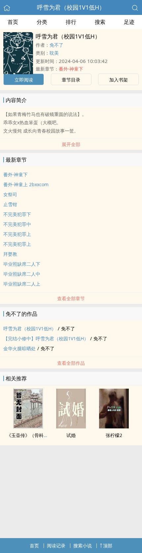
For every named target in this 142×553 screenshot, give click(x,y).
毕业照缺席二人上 (21, 284)
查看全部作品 (71, 363)
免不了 (56, 45)
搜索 (100, 22)
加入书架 (118, 80)
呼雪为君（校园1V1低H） (71, 7)
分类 (42, 22)
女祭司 (10, 194)
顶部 (107, 545)
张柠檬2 (114, 435)
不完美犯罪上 (17, 234)
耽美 (54, 53)
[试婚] (71, 426)
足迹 (129, 22)
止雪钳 (10, 204)
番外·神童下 (71, 69)
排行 (71, 22)
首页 (13, 22)
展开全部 (71, 144)
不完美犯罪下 (17, 214)
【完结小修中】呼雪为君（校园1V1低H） (46, 338)
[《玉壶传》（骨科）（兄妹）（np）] (28, 426)
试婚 (71, 435)
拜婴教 (10, 254)
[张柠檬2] (114, 426)
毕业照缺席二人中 (21, 274)
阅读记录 (56, 545)
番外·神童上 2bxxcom (26, 184)
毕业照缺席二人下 (21, 264)
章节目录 (71, 80)
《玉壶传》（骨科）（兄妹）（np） (44, 435)
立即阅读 (24, 80)
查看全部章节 (71, 298)
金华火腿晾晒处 (19, 348)
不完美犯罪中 (17, 224)
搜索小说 (82, 545)
